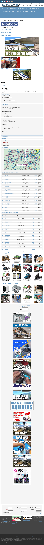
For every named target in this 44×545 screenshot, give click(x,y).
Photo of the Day (15, 11)
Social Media (4, 16)
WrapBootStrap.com (31, 536)
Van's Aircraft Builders (23, 8)
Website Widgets (36, 14)
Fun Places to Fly (5, 8)
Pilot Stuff (19, 14)
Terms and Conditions (34, 3)
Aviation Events (13, 8)
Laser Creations (32, 8)
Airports (38, 8)
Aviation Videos (5, 14)
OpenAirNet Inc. (19, 536)
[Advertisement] (22, 494)
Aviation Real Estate (6, 11)
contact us (8, 537)
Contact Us (41, 3)
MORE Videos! (12, 14)
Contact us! (32, 11)
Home (29, 3)
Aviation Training (27, 14)
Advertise (27, 11)
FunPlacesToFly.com (4, 536)
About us (22, 11)
